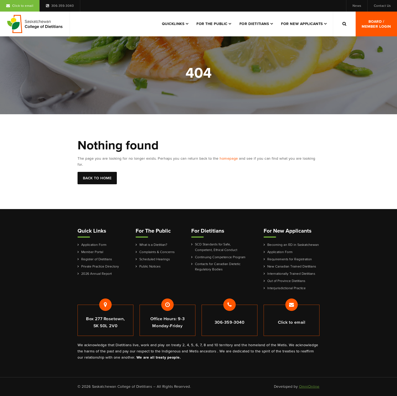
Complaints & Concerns (157, 252)
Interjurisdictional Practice (286, 288)
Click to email (22, 5)
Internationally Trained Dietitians (291, 273)
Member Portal (92, 252)
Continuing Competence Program (220, 257)
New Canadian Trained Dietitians (291, 266)
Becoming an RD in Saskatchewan (293, 244)
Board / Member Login (376, 24)
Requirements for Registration (289, 259)
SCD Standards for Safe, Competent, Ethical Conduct (216, 247)
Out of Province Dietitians (286, 280)
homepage (229, 158)
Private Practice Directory (100, 266)
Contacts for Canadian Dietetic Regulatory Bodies (217, 267)
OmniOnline (309, 386)
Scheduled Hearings (154, 259)
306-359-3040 (62, 5)
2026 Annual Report (96, 273)
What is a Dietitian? (153, 244)
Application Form (94, 244)
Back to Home (97, 178)
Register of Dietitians (96, 259)
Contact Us (382, 5)
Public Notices (150, 266)
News (357, 5)
